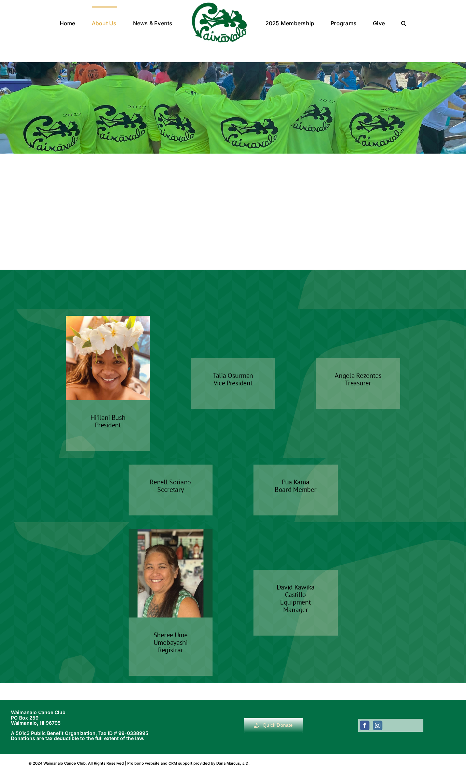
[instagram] (377, 725)
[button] (372, 22)
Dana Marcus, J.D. (233, 763)
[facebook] (364, 725)
